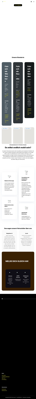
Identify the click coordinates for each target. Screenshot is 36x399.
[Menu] (33, 1)
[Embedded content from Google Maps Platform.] (6, 135)
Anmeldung (4, 379)
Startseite (4, 375)
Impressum (4, 389)
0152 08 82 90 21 (18, 92)
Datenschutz (4, 390)
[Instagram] (31, 1)
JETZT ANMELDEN (18, 5)
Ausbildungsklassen (6, 376)
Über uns (3, 378)
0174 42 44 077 (6, 95)
